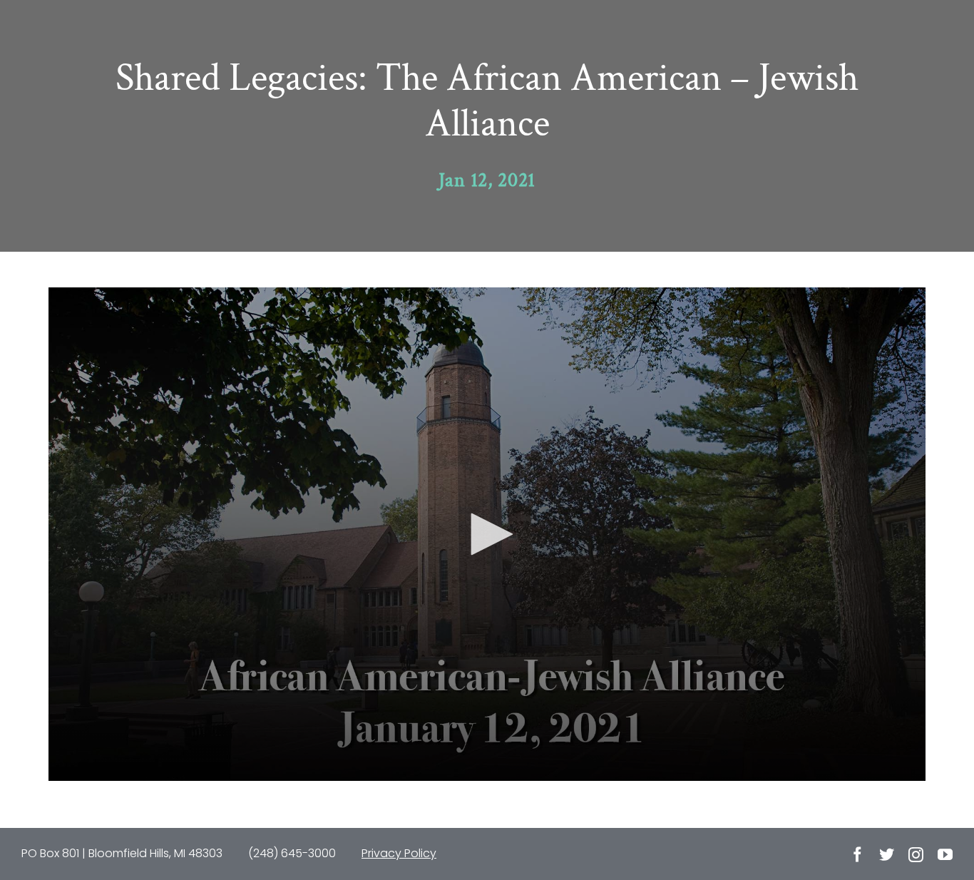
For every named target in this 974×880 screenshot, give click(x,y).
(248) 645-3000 (292, 853)
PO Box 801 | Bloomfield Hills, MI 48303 (121, 853)
